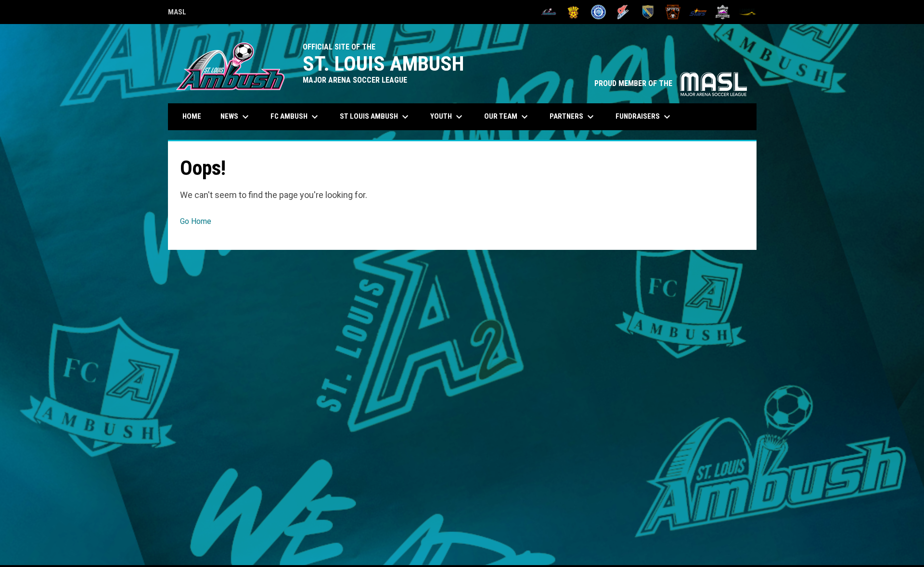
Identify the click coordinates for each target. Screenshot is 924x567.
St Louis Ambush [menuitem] (375, 117)
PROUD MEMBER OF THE (670, 83)
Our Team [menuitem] (507, 117)
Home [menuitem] (191, 116)
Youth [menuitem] (447, 117)
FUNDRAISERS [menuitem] (644, 117)
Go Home (195, 221)
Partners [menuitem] (573, 117)
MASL (177, 13)
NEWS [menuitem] (235, 117)
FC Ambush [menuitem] (295, 117)
